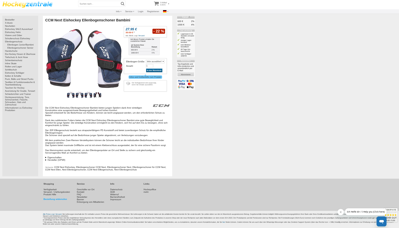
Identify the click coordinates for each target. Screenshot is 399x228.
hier (223, 222)
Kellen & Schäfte (13, 76)
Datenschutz (116, 189)
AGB (112, 192)
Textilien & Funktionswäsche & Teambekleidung (20, 83)
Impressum (115, 199)
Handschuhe (11, 51)
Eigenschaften (55, 157)
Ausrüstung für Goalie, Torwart (20, 91)
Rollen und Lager (13, 66)
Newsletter (82, 197)
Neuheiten (10, 26)
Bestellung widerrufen (55, 199)
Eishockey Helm (13, 32)
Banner (80, 199)
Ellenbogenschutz (13, 41)
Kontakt (80, 192)
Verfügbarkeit (50, 189)
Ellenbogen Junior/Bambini (20, 44)
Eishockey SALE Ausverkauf (19, 29)
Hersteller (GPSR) (56, 160)
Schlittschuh (11, 69)
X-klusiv (9, 23)
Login (140, 11)
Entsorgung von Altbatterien (90, 202)
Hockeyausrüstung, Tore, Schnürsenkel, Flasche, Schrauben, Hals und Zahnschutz (17, 101)
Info (118, 11)
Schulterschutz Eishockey (17, 38)
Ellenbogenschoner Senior (20, 48)
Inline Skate (11, 63)
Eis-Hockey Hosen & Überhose (20, 54)
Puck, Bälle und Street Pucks (19, 79)
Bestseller (10, 19)
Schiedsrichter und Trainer (18, 94)
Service (128, 11)
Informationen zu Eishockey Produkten (18, 109)
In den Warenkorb (154, 70)
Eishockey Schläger (14, 73)
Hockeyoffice (150, 189)
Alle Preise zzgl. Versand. (52, 214)
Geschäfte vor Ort (85, 189)
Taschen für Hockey (14, 88)
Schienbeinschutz (13, 60)
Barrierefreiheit (117, 197)
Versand (141, 36)
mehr (146, 192)
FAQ (79, 194)
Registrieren (153, 11)
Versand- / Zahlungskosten (56, 192)
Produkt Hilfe (49, 194)
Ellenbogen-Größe (135, 61)
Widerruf (114, 194)
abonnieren (186, 74)
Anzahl (129, 66)
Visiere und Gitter (13, 35)
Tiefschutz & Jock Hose (16, 57)
